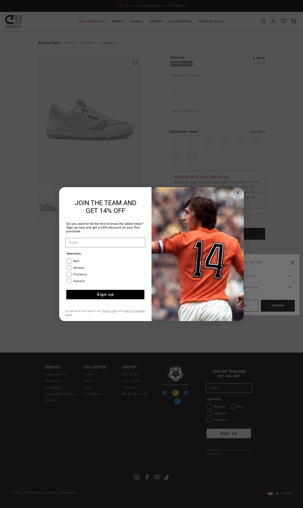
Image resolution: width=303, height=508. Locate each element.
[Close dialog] (237, 193)
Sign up (105, 294)
